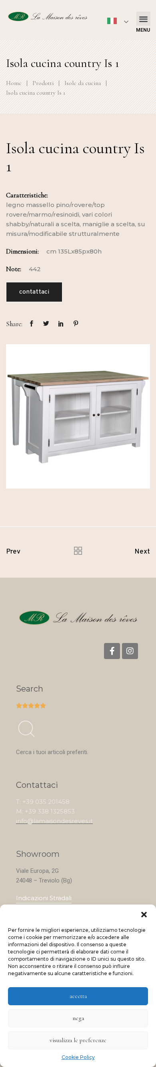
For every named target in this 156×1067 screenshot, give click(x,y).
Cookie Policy (78, 1057)
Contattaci (34, 292)
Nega (78, 1018)
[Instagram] (130, 651)
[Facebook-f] (112, 651)
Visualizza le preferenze (78, 1040)
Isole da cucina (82, 83)
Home (14, 83)
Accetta (78, 996)
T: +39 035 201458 (43, 801)
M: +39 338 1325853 (45, 811)
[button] (144, 915)
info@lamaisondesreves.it (54, 821)
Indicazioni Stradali (44, 898)
